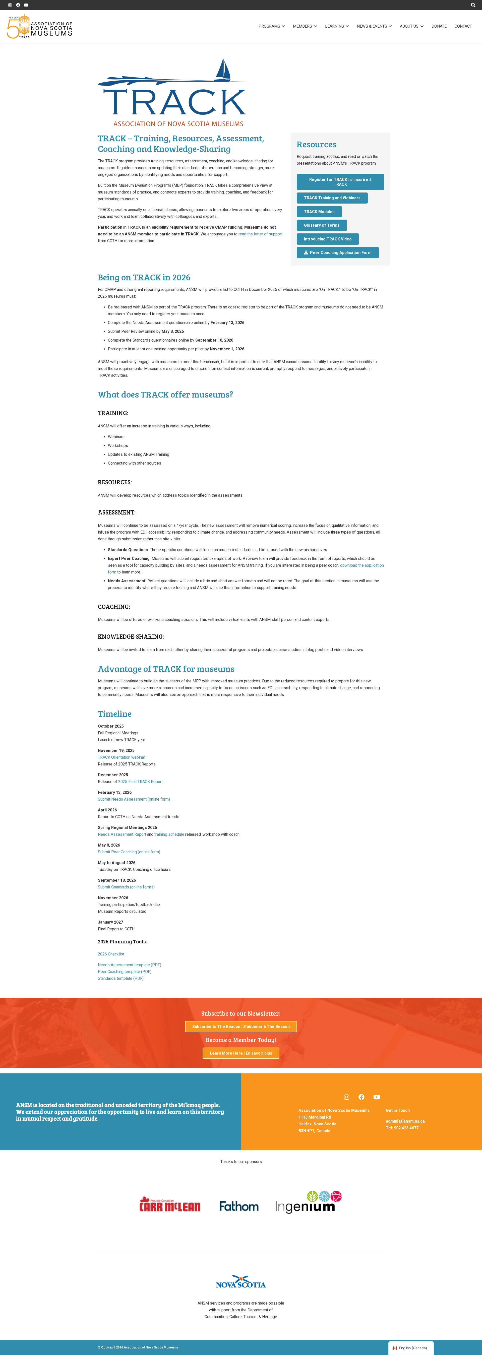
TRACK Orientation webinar (121, 757)
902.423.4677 (406, 1128)
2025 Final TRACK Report (140, 781)
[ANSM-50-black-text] (39, 26)
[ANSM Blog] (346, 1097)
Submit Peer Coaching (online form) (129, 852)
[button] (282, 26)
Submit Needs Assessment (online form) (134, 799)
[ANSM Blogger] (10, 5)
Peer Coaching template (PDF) (124, 971)
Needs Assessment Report (122, 834)
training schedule (169, 834)
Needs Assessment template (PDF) (129, 964)
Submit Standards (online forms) (126, 887)
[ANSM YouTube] (26, 5)
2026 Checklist (111, 954)
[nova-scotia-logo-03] (241, 1281)
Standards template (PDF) (121, 978)
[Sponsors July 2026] (241, 1204)
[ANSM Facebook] (18, 5)
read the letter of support (260, 234)
